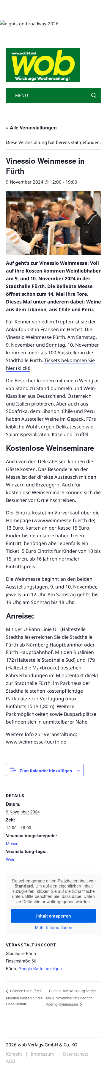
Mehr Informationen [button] (53, 927)
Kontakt (74, 5)
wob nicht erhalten (47, 5)
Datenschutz (75, 1054)
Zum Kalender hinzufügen (46, 771)
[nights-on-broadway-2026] (29, 23)
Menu (21, 95)
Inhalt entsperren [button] (53, 916)
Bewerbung (39, 13)
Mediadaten (16, 5)
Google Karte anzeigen (40, 968)
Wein (10, 859)
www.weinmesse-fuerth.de (36, 741)
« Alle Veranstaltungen (31, 127)
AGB (10, 1061)
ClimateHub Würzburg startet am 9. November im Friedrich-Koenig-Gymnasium (71, 997)
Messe (12, 843)
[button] (94, 95)
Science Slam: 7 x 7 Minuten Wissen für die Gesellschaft (24, 997)
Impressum (16, 13)
